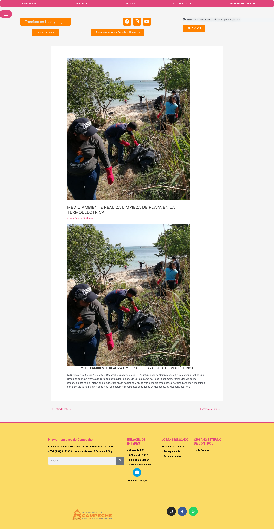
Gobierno (79, 3)
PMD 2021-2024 (182, 3)
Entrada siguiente (211, 408)
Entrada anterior (62, 408)
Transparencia (27, 3)
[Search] (120, 461)
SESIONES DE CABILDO (242, 3)
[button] (5, 14)
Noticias (130, 3)
